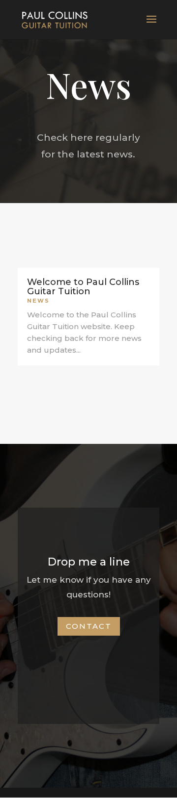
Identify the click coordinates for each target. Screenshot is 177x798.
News (38, 300)
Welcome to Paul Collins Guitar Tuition (83, 287)
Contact (89, 626)
